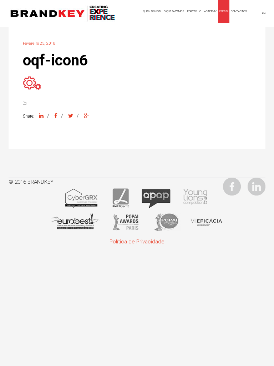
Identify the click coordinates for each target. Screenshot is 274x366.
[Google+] (86, 116)
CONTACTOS (239, 11)
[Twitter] (70, 116)
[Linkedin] (256, 186)
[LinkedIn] (41, 116)
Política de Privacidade (137, 241)
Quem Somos (152, 11)
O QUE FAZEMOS (174, 11)
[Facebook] (55, 116)
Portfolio (194, 11)
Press (223, 11)
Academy (210, 11)
